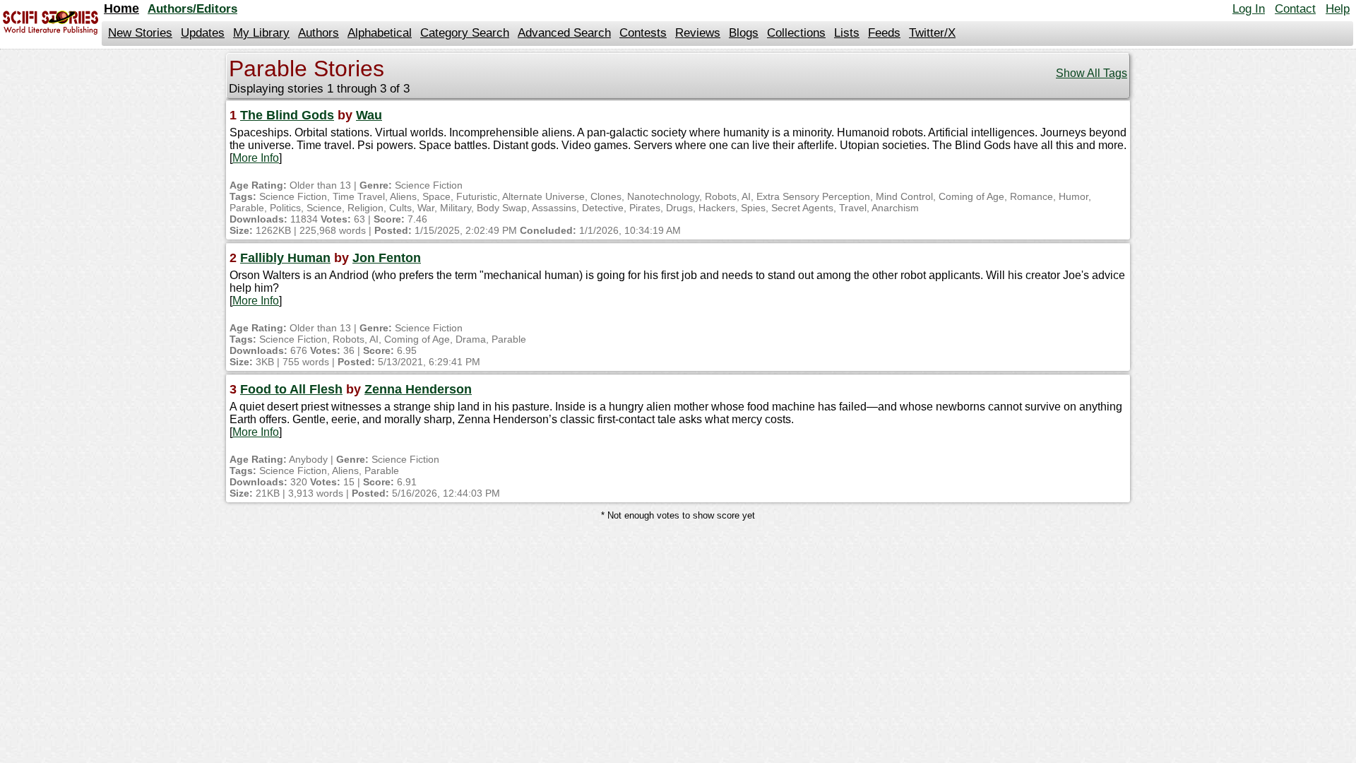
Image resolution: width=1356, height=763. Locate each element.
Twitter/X (932, 33)
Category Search (464, 33)
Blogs (744, 33)
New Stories (140, 33)
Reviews (697, 33)
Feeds (884, 33)
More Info (255, 158)
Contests (643, 33)
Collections (796, 33)
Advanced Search (564, 33)
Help (1338, 9)
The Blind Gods (287, 115)
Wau (369, 115)
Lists (847, 33)
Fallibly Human (285, 258)
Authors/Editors (192, 9)
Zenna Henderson (418, 389)
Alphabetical (379, 33)
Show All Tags (1091, 73)
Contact (1295, 9)
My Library (261, 33)
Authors (318, 33)
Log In (1248, 9)
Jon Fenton (386, 258)
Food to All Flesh (291, 389)
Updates (203, 33)
